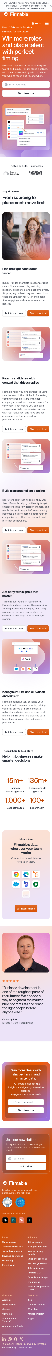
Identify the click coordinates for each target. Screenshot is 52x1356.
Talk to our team (14, 313)
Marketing (7, 1260)
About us (7, 1300)
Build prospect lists (37, 1246)
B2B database (34, 1242)
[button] (26, 173)
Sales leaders (9, 1242)
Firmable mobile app (37, 1277)
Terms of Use (25, 1347)
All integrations (26, 908)
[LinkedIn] (4, 1339)
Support (31, 1318)
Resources (32, 1295)
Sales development (12, 1251)
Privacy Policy (9, 1347)
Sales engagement (37, 1259)
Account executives (12, 1246)
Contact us (8, 1314)
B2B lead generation (37, 1263)
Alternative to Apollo (13, 1326)
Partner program (35, 1314)
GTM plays (32, 1309)
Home (4, 27)
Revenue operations (12, 1256)
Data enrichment (35, 1268)
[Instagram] (10, 1339)
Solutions (32, 1237)
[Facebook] (15, 1339)
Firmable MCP (34, 1272)
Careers (6, 1309)
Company (7, 1295)
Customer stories (36, 1304)
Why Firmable (9, 1304)
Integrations (33, 1282)
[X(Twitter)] (21, 1339)
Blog (29, 1300)
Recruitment (8, 1265)
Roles (5, 1237)
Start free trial (26, 93)
